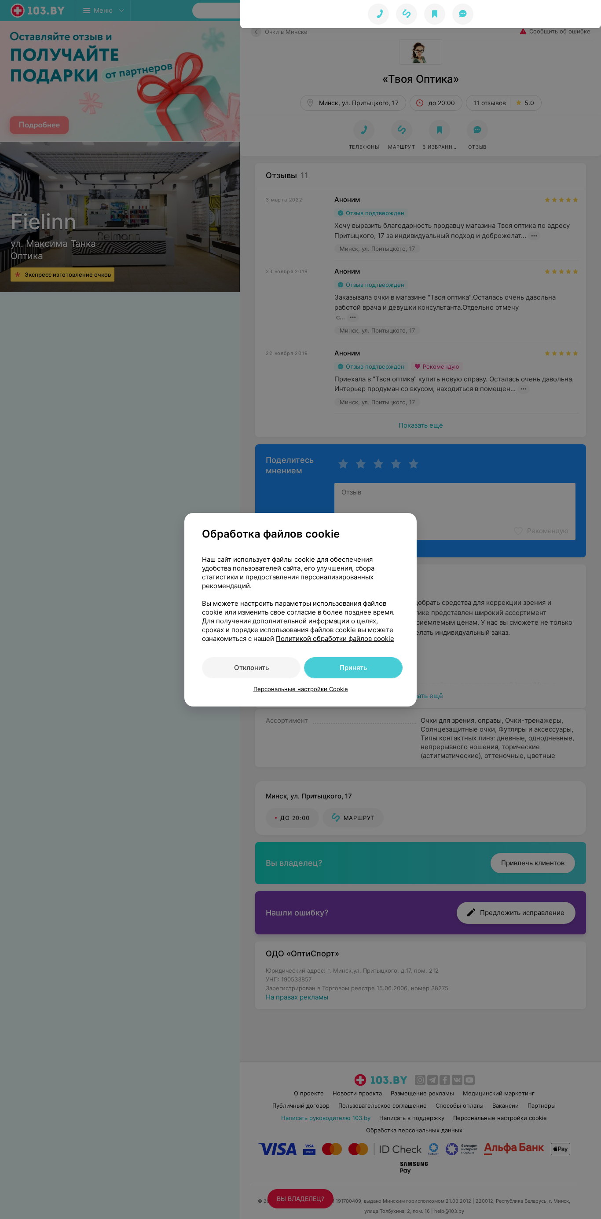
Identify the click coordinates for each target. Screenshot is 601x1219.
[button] (406, 14)
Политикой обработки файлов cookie (335, 638)
